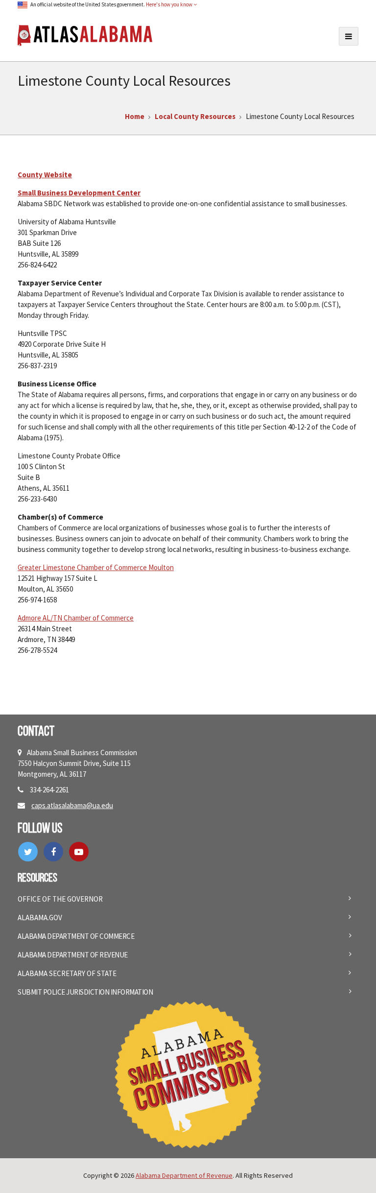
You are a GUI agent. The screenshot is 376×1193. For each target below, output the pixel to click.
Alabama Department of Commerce (76, 936)
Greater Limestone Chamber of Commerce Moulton (96, 567)
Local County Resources (195, 116)
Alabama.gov (40, 917)
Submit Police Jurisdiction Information (85, 992)
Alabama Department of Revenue (73, 954)
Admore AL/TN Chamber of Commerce (76, 617)
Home (134, 116)
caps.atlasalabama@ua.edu (72, 805)
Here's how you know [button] (169, 4)
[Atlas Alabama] (85, 34)
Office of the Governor (60, 899)
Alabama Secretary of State (67, 973)
